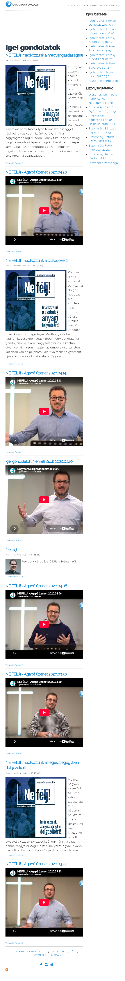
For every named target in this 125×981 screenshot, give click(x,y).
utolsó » (56, 955)
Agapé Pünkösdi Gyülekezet (25, 5)
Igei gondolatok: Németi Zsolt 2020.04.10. (39, 461)
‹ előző (31, 951)
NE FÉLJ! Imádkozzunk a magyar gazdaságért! (44, 55)
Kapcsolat (111, 6)
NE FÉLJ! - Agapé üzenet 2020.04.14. (36, 373)
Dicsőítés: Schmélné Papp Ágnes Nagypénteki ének (103, 98)
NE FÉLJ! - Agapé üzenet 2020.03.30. (36, 674)
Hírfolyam (97, 6)
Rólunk (71, 6)
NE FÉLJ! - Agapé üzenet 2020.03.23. (36, 863)
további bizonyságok (105, 162)
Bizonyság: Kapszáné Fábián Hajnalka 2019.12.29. (102, 119)
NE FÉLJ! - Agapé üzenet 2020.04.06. (36, 585)
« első (20, 951)
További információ (14, 163)
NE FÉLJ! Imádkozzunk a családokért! (36, 260)
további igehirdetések (104, 80)
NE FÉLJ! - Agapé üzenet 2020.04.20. (36, 172)
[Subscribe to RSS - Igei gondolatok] (6, 970)
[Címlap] (8, 4)
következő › (41, 955)
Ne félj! (11, 549)
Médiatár (83, 6)
